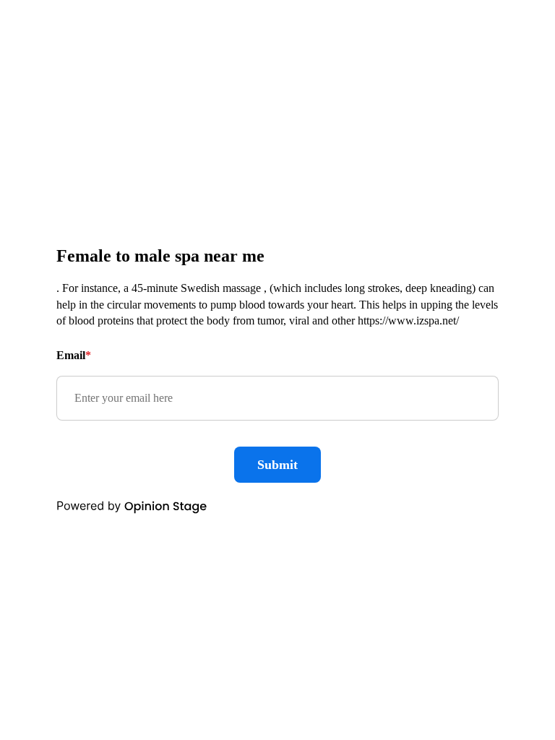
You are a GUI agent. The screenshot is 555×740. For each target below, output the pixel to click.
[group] (277, 369)
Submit (277, 464)
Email (73, 355)
